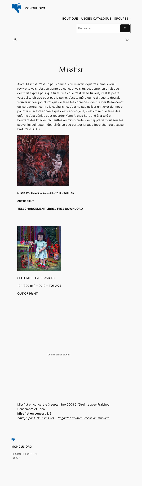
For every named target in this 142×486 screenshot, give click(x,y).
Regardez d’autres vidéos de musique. (84, 418)
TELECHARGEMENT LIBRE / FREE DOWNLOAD (50, 208)
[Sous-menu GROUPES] (130, 18)
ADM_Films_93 (43, 418)
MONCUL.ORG (35, 8)
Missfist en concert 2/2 (34, 413)
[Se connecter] (15, 40)
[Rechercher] (125, 28)
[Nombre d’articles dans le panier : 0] (127, 40)
